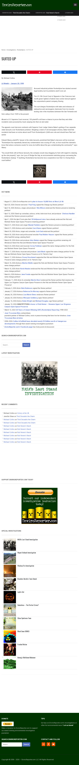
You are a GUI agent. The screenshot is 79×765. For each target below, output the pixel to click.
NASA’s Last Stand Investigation (27, 539)
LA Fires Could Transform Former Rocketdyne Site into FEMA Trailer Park (26, 16)
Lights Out (20, 592)
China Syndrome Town (24, 618)
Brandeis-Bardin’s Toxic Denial (27, 579)
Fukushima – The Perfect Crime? (28, 605)
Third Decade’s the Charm (21, 13)
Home (3, 50)
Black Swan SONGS (23, 631)
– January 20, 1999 (13, 83)
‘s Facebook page (19, 327)
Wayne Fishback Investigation (26, 552)
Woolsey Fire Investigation (25, 566)
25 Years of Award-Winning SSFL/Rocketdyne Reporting (37, 310)
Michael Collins (9, 420)
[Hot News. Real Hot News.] (17, 4)
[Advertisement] (39, 31)
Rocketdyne (21, 50)
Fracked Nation (22, 644)
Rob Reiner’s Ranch (52, 13)
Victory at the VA (23, 413)
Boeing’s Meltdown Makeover (26, 657)
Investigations (11, 50)
